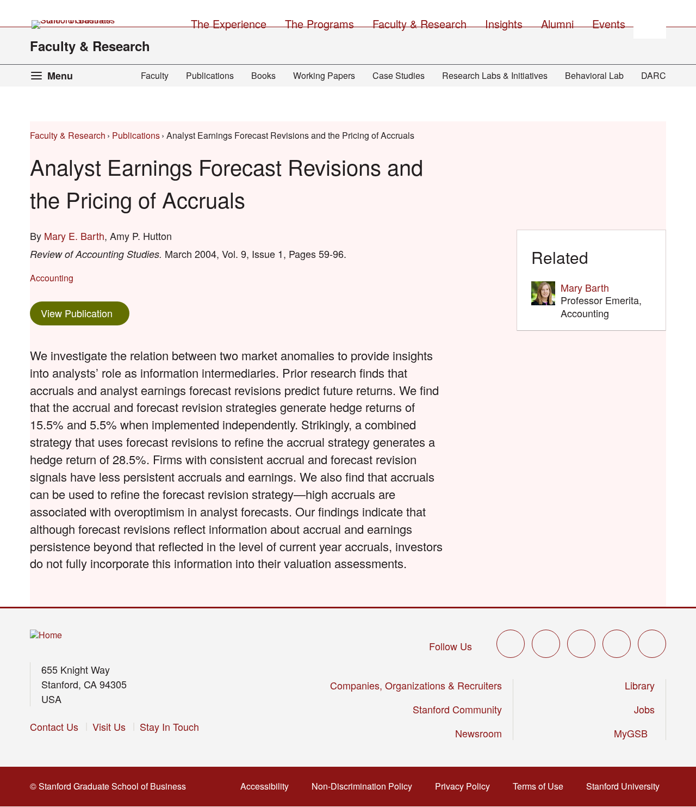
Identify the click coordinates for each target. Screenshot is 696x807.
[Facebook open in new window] (546, 644)
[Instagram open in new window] (581, 644)
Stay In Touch (169, 726)
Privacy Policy (465, 786)
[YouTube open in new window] (616, 644)
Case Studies (398, 75)
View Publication (85, 312)
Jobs (644, 709)
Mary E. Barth (74, 236)
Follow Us (450, 646)
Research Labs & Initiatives (495, 75)
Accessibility (267, 786)
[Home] (46, 635)
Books (263, 75)
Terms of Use (541, 786)
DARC (653, 75)
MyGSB (634, 733)
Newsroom (478, 733)
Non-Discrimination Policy (365, 786)
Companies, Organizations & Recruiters (416, 685)
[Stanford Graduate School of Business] (74, 24)
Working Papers (324, 75)
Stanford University (626, 786)
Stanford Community (457, 709)
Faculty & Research (90, 45)
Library (640, 685)
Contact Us (54, 726)
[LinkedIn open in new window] (652, 644)
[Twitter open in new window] (510, 644)
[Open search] (649, 22)
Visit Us (109, 726)
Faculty (155, 75)
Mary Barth (585, 287)
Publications (210, 75)
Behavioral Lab (594, 75)
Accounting (51, 278)
